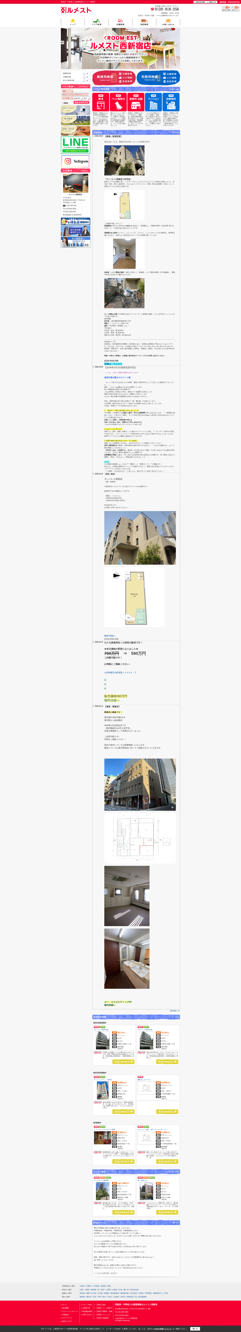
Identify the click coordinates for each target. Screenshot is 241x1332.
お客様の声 (86, 1308)
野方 (104, 1297)
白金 (120, 1290)
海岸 (102, 1290)
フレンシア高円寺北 (101, 1030)
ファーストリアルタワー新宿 (104, 1129)
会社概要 (65, 1308)
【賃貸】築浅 (101, 1305)
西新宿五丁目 (132, 1297)
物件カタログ (67, 1321)
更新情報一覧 (175, 1011)
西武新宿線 (115, 1293)
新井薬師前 (142, 1297)
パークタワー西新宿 (101, 1180)
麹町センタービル (144, 1080)
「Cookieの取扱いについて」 (162, 1329)
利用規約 (65, 1315)
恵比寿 (88, 1297)
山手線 (100, 1293)
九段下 (109, 1297)
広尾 (81, 1290)
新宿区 (103, 1286)
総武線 (82, 1293)
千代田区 (96, 1286)
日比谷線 (133, 1293)
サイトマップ (67, 1318)
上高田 (108, 1290)
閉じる (195, 1329)
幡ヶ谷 (126, 1290)
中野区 (88, 1286)
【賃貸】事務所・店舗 (104, 1311)
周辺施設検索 (87, 1311)
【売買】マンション (103, 1315)
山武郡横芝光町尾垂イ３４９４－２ (120, 672)
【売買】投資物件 (102, 1318)
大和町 (87, 1290)
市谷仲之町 (134, 1290)
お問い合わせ (87, 1315)
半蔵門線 (148, 1293)
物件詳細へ (110, 636)
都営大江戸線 (91, 1293)
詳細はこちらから (113, 364)
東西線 (106, 1293)
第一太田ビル (142, 1180)
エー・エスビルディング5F (118, 1002)
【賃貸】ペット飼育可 (104, 1308)
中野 (99, 1297)
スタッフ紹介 (87, 1305)
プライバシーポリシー (70, 1311)
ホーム (64, 1305)
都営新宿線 (124, 1293)
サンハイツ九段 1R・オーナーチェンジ (152, 1129)
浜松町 (116, 1297)
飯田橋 (93, 1290)
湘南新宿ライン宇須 (160, 1293)
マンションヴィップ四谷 (103, 1080)
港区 (109, 1286)
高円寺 (122, 1297)
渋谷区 (82, 1286)
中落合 (114, 1290)
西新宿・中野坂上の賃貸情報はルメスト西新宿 (136, 1304)
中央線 (140, 1293)
